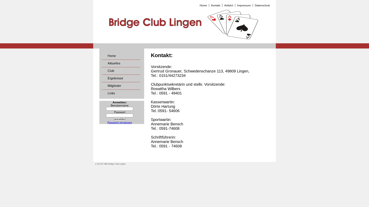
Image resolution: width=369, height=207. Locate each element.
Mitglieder (114, 85)
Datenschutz (262, 5)
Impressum (244, 5)
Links (111, 93)
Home (203, 5)
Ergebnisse (115, 78)
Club (111, 70)
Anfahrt (228, 5)
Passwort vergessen (119, 122)
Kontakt (215, 5)
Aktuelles (114, 63)
